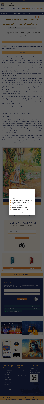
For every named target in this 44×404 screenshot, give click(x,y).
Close (22, 212)
